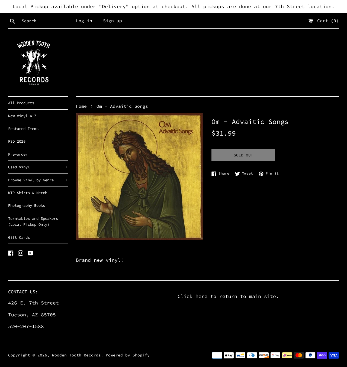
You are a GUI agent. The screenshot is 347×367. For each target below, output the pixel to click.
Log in (84, 20)
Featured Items (23, 128)
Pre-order (18, 154)
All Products (21, 102)
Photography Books (26, 205)
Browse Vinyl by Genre (38, 180)
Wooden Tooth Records (76, 355)
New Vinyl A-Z (22, 115)
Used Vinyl (38, 167)
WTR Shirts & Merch (27, 192)
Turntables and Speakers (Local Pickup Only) (33, 221)
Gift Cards (19, 237)
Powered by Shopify (128, 355)
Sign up (112, 20)
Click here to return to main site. (228, 296)
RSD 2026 (16, 141)
